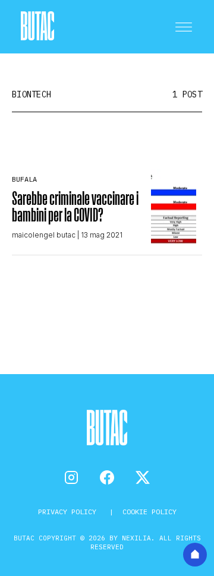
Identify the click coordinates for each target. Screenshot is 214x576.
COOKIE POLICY (149, 511)
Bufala (24, 179)
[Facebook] (107, 477)
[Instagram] (71, 477)
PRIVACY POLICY (69, 511)
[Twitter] (143, 477)
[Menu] (183, 27)
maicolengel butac (43, 234)
